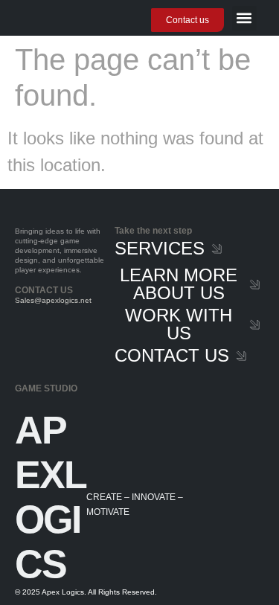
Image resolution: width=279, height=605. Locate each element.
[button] (244, 18)
